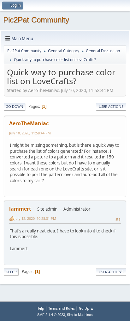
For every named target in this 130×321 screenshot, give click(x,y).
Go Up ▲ (86, 308)
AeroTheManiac (29, 123)
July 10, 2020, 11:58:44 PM (30, 133)
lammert (20, 208)
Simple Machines (80, 315)
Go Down (14, 106)
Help (40, 308)
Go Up (11, 271)
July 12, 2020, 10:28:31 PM (35, 218)
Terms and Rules (61, 308)
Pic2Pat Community (36, 19)
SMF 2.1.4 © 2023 (51, 315)
